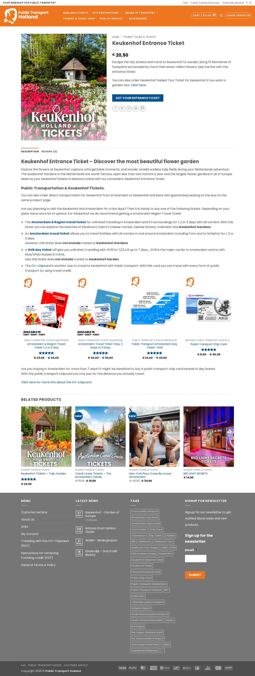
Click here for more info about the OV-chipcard (56, 382)
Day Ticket (155, 535)
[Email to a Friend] (129, 109)
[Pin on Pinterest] (136, 109)
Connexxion (138, 535)
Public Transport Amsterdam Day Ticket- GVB (154, 345)
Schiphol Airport (141, 608)
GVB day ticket (40, 250)
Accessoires (138, 18)
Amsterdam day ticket (144, 517)
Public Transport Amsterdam (148, 584)
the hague (137, 626)
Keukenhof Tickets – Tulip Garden (43, 473)
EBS (133, 541)
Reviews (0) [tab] (49, 151)
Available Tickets (75, 12)
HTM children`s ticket (143, 553)
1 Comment (96, 520)
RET (166, 590)
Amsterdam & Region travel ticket (58, 222)
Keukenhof (165, 553)
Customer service (233, 2)
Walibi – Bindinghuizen (101, 540)
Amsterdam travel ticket (49, 233)
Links (24, 526)
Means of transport (140, 12)
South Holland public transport (149, 614)
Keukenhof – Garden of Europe (102, 514)
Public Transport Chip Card (209, 344)
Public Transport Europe (205, 2)
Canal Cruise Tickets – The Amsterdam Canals (93, 475)
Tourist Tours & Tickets (139, 37)
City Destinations (105, 12)
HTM (172, 547)
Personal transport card (145, 571)
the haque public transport (147, 638)
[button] (204, 16)
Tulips (166, 644)
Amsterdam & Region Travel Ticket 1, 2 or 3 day (46, 345)
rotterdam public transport (147, 602)
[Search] (221, 15)
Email (191, 550)
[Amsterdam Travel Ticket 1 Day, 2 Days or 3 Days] (100, 307)
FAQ (185, 2)
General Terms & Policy (38, 565)
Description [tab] (30, 151)
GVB (164, 547)
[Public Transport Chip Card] (209, 307)
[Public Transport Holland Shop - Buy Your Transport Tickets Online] (29, 16)
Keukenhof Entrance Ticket (147, 559)
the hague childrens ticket (147, 632)
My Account (30, 534)
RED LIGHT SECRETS (196, 473)
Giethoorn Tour (164, 541)
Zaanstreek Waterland (144, 650)
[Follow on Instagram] (250, 2)
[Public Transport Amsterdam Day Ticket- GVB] (154, 307)
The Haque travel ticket (145, 644)
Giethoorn (145, 541)
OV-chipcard (41, 266)
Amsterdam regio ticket (145, 523)
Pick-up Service (110, 18)
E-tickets (170, 535)
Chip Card (156, 529)
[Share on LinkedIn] (142, 109)
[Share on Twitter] (122, 109)
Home (115, 37)
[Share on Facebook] (115, 109)
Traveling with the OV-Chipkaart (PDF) (45, 543)
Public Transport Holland (146, 590)
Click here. (138, 85)
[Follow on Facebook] (247, 2)
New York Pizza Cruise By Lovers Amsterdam (150, 475)
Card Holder (138, 529)
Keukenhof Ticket (141, 565)
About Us (27, 519)
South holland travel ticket (146, 620)
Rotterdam (137, 596)
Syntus (170, 620)
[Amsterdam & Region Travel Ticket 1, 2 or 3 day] (46, 307)
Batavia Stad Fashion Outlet (100, 530)
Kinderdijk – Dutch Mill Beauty (101, 552)
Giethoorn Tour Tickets (144, 547)
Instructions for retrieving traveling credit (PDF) (39, 555)
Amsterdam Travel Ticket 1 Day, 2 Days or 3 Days (100, 345)
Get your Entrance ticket (138, 98)
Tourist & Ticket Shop (79, 18)
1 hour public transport (144, 511)
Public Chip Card (141, 577)
